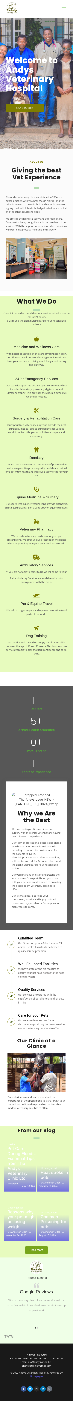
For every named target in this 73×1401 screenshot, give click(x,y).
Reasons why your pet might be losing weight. (21, 1219)
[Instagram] (36, 1389)
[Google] (49, 1389)
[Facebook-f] (23, 1389)
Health (11, 1144)
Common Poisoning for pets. (53, 1221)
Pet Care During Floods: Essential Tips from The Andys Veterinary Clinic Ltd (21, 1163)
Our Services (24, 108)
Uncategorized (49, 1168)
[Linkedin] (43, 1389)
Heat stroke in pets (54, 1175)
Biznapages (36, 1376)
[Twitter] (30, 1389)
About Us (18, 98)
